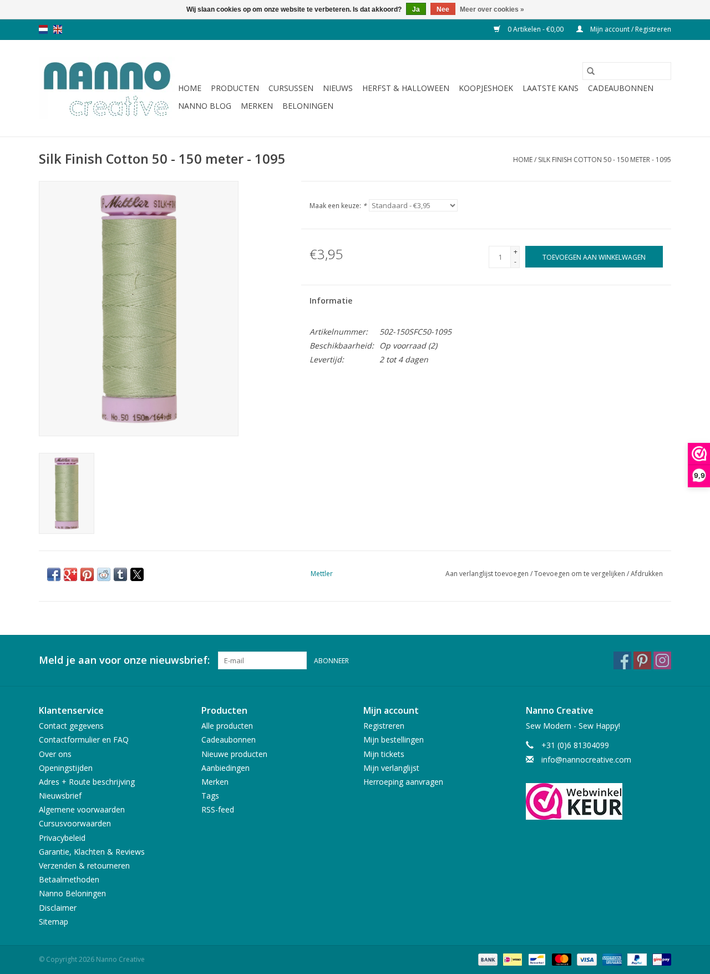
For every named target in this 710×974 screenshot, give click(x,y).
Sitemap (53, 921)
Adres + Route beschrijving (87, 781)
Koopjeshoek (486, 88)
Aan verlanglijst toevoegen (487, 573)
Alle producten (227, 725)
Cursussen (290, 88)
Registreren (383, 725)
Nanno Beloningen (72, 893)
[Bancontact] (536, 958)
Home (189, 88)
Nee (443, 9)
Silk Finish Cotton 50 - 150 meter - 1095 (604, 159)
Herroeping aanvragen (403, 781)
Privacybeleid (62, 837)
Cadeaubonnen (620, 88)
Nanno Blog (204, 105)
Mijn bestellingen (393, 739)
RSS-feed (217, 809)
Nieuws (338, 88)
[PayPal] (635, 958)
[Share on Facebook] (53, 574)
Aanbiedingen (225, 768)
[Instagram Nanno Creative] (662, 660)
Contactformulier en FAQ (84, 739)
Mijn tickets (383, 754)
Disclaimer (58, 907)
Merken (257, 105)
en (57, 29)
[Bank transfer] (486, 958)
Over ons (55, 754)
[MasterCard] (560, 958)
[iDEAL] (511, 958)
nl (43, 29)
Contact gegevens (71, 725)
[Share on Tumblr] (120, 574)
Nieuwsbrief (60, 795)
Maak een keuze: (338, 205)
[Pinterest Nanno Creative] (642, 660)
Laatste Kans (551, 88)
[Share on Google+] (70, 574)
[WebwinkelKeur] (599, 801)
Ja (416, 9)
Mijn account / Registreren (630, 29)
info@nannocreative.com (586, 759)
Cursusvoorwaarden (75, 823)
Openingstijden (66, 768)
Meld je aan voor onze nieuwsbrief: (124, 660)
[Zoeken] (590, 71)
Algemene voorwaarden (82, 809)
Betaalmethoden (69, 879)
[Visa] (585, 958)
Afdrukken (647, 573)
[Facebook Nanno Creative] (622, 660)
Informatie (331, 300)
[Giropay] (659, 958)
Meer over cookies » (492, 9)
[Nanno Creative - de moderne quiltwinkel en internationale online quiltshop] (107, 88)
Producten (235, 88)
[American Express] (611, 958)
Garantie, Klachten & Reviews (92, 851)
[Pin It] (87, 574)
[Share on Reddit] (103, 574)
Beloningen (307, 105)
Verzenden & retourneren (84, 865)
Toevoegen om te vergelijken (580, 573)
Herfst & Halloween (405, 88)
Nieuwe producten (234, 754)
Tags (210, 795)
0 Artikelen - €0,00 (535, 29)
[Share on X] (137, 574)
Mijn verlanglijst (391, 768)
